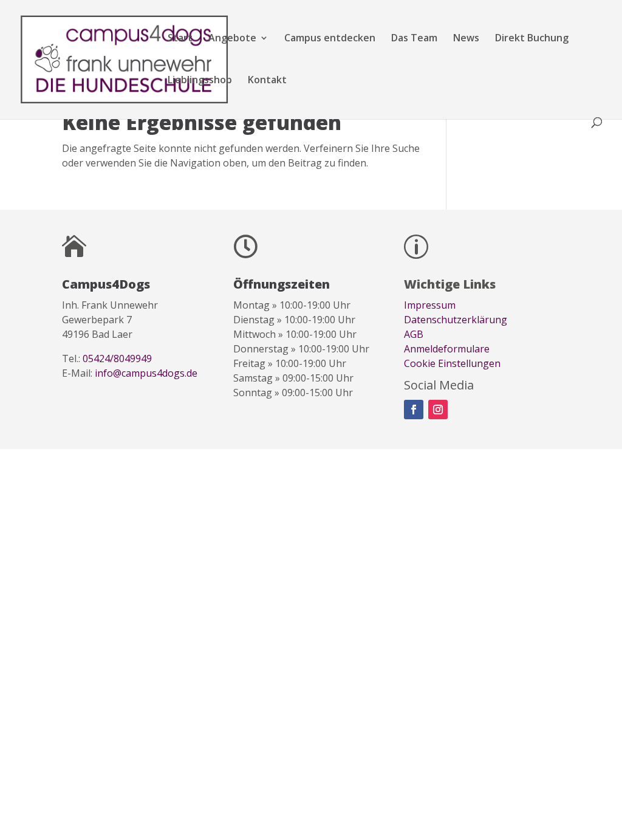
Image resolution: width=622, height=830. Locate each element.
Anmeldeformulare (447, 348)
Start (180, 38)
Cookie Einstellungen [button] (452, 363)
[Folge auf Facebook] (413, 409)
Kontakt (267, 80)
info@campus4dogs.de (146, 373)
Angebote (232, 38)
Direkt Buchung (532, 38)
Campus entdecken (329, 38)
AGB (413, 334)
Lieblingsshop (200, 80)
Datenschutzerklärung (455, 319)
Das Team (414, 38)
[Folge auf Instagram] (438, 409)
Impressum (430, 305)
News (466, 38)
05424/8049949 (117, 358)
